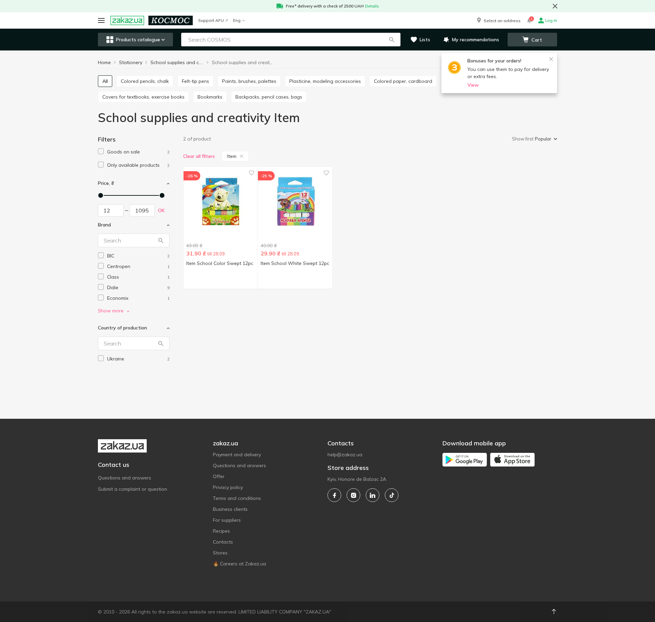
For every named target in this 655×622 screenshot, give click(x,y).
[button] (498, 20)
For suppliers (227, 520)
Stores (220, 553)
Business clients (230, 509)
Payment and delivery (237, 454)
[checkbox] (101, 151)
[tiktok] (391, 495)
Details (372, 6)
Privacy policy (228, 487)
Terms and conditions (237, 498)
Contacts (223, 542)
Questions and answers (124, 478)
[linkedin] (372, 495)
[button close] (555, 6)
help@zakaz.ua (345, 454)
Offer (218, 476)
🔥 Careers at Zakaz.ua (239, 564)
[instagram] (353, 495)
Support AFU (211, 20)
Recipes (221, 531)
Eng (237, 20)
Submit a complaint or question (132, 489)
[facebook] (334, 495)
